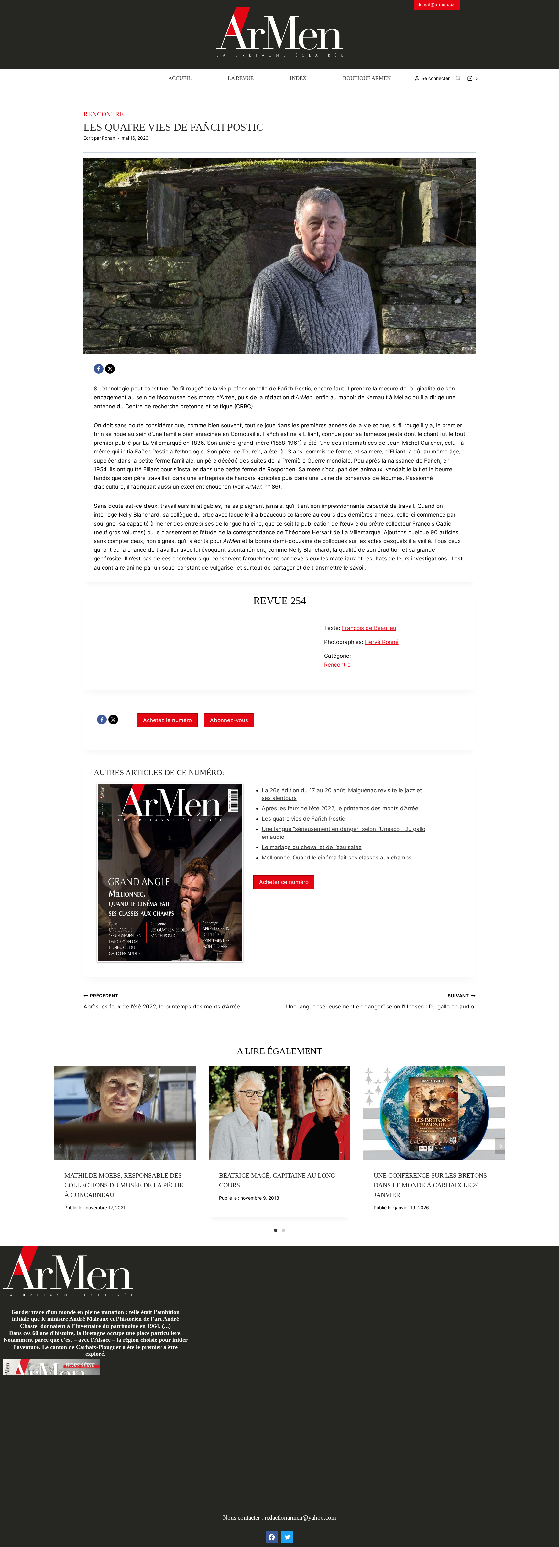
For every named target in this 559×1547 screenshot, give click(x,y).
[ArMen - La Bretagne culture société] (279, 32)
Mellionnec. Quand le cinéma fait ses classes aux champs (336, 857)
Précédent (59, 1146)
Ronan (108, 138)
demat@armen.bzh (437, 4)
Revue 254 (279, 600)
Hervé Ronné (382, 642)
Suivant (500, 1146)
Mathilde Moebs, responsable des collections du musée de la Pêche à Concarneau (123, 1185)
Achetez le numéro (167, 720)
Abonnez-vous (229, 720)
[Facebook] (99, 369)
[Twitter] (287, 1537)
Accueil (180, 78)
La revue (241, 78)
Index (298, 78)
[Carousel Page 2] (283, 1230)
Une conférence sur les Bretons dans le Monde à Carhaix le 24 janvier (430, 1185)
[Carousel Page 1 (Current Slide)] (276, 1230)
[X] (110, 369)
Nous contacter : (244, 1517)
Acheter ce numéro (284, 882)
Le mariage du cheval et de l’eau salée (312, 847)
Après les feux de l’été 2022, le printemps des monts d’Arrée (340, 808)
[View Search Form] (458, 78)
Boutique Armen (367, 78)
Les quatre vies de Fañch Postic (303, 819)
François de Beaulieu (369, 628)
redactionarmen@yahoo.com (300, 1517)
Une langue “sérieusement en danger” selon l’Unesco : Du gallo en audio (381, 1001)
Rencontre (103, 114)
